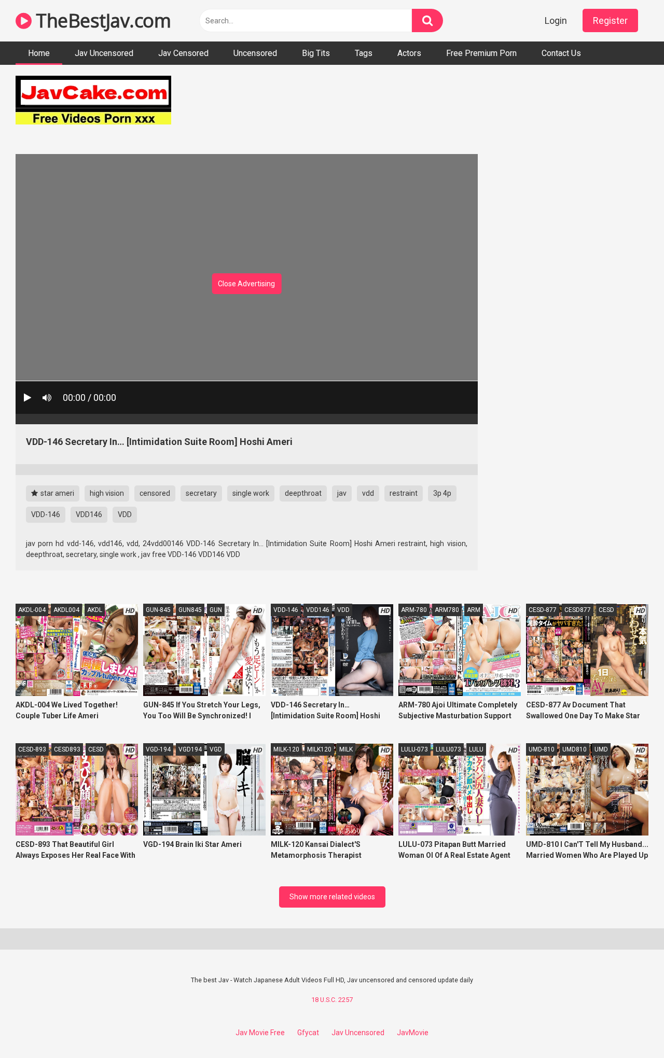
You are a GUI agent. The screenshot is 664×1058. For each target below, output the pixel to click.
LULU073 (448, 749)
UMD (601, 749)
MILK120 (319, 749)
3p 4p (442, 493)
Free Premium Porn (481, 53)
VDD (125, 514)
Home (39, 53)
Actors (409, 53)
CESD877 (577, 610)
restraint (404, 493)
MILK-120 (286, 749)
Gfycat (308, 1032)
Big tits (316, 53)
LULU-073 (414, 749)
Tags (363, 53)
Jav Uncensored (104, 53)
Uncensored (255, 53)
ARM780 (447, 610)
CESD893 (67, 749)
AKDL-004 (32, 610)
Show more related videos (332, 897)
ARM (473, 610)
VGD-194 (158, 749)
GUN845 (190, 610)
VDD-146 (45, 514)
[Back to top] (629, 1026)
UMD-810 (542, 749)
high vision (107, 493)
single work (250, 493)
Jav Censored (183, 53)
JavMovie (412, 1032)
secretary (201, 493)
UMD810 (574, 749)
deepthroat (303, 493)
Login (556, 20)
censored (155, 493)
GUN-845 (158, 610)
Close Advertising (246, 284)
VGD (216, 749)
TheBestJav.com (101, 20)
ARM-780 (414, 610)
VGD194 (190, 749)
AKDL (94, 610)
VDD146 (89, 514)
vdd (368, 493)
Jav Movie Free (260, 1032)
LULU (476, 749)
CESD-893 (32, 749)
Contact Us (561, 53)
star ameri (56, 493)
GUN (216, 610)
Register (610, 20)
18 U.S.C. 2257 (332, 1000)
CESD (606, 610)
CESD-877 (543, 610)
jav (342, 493)
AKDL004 (66, 610)
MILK (346, 749)
